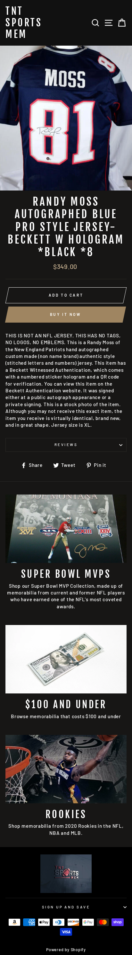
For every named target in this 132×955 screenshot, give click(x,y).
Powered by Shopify (66, 949)
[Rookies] (66, 769)
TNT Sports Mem (23, 22)
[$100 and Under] (66, 659)
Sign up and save (66, 907)
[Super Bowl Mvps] (66, 529)
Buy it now (65, 314)
